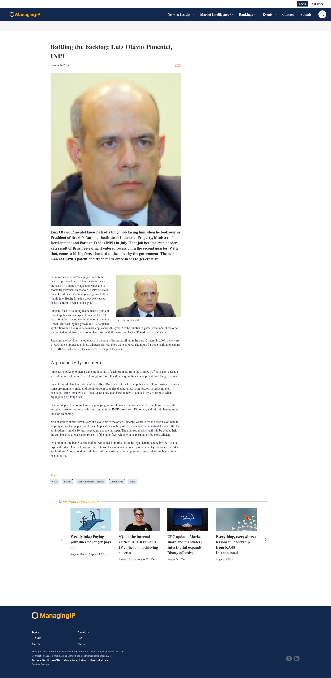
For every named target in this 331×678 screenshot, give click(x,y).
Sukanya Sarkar (127, 559)
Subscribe (317, 4)
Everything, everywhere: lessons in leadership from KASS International (236, 544)
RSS (80, 637)
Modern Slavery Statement (94, 660)
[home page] (25, 14)
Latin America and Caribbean (91, 481)
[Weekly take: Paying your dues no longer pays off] (90, 519)
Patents (67, 481)
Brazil (132, 481)
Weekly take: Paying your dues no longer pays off (90, 542)
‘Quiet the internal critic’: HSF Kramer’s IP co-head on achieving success (138, 544)
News (54, 481)
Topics (35, 632)
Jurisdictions (117, 481)
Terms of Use (54, 660)
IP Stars (36, 637)
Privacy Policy (71, 660)
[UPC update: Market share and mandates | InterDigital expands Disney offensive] (187, 519)
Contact (288, 14)
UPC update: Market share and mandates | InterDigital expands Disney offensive (184, 544)
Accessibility (38, 660)
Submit (306, 14)
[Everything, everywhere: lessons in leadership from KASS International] (236, 519)
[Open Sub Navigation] (193, 14)
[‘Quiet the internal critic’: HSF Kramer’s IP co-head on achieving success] (139, 519)
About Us (83, 632)
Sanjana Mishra (78, 554)
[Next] (265, 539)
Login (302, 4)
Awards (36, 644)
